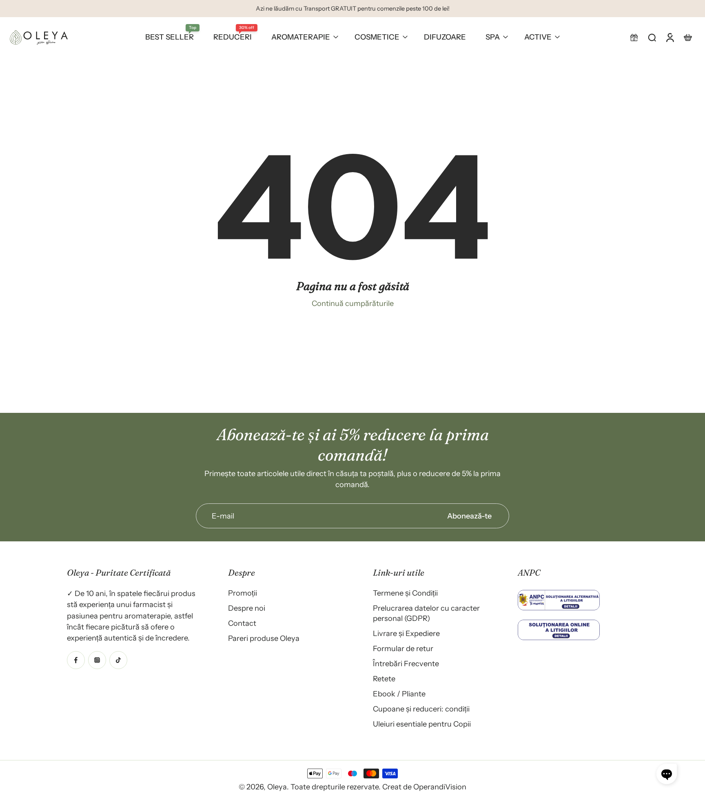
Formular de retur (403, 648)
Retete (384, 678)
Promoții (242, 593)
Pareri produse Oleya (263, 638)
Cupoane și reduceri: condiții (421, 709)
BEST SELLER (169, 37)
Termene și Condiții (405, 593)
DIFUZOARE (445, 37)
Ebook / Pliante (399, 693)
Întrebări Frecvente (406, 663)
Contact (242, 623)
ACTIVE (538, 37)
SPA (493, 37)
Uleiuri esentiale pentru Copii (422, 724)
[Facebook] (76, 660)
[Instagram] (97, 660)
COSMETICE (377, 37)
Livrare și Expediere (406, 633)
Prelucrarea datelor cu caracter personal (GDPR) (426, 613)
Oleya (277, 786)
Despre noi (246, 608)
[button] (634, 37)
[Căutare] (652, 37)
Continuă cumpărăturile (353, 303)
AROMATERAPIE (300, 37)
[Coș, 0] (688, 37)
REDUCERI (232, 37)
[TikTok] (118, 660)
